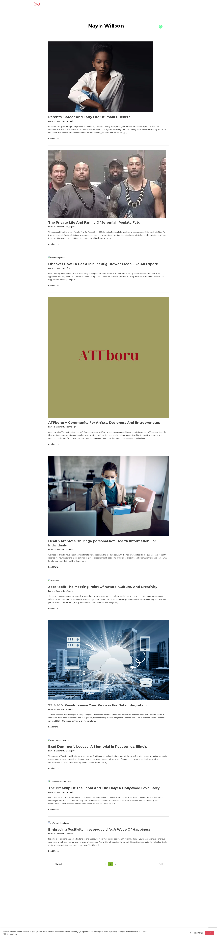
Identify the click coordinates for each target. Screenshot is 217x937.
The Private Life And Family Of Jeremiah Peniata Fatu (94, 222)
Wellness (173, 4)
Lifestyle (109, 4)
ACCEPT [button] (209, 932)
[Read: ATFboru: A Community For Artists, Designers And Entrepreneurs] (108, 357)
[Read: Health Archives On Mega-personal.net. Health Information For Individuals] (108, 496)
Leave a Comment (56, 121)
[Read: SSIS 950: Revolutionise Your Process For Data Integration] (108, 660)
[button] (114, 4)
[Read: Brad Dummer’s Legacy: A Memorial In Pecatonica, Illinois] (59, 740)
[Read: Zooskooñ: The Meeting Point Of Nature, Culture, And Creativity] (53, 580)
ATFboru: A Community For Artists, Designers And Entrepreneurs (104, 423)
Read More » (53, 138)
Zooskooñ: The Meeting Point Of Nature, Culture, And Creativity (102, 587)
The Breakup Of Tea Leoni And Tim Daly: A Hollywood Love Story (104, 788)
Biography (161, 4)
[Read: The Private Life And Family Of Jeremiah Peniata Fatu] (107, 183)
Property (149, 4)
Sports (122, 4)
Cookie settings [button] (196, 933)
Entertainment (135, 4)
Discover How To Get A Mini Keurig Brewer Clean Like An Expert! (103, 264)
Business (75, 4)
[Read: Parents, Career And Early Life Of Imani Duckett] (100, 76)
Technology (88, 4)
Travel (99, 4)
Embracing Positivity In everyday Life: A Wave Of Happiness (99, 829)
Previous (56, 864)
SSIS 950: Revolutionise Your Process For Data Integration (97, 705)
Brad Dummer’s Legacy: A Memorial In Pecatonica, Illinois (97, 747)
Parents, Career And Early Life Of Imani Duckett (89, 117)
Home (64, 4)
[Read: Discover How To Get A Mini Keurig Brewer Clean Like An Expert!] (56, 257)
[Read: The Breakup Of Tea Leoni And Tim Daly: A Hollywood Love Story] (59, 781)
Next (162, 864)
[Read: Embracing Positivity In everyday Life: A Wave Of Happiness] (58, 823)
